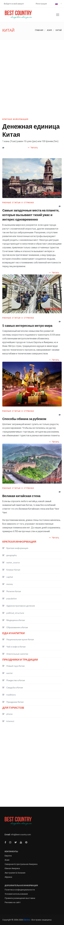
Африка (8, 877)
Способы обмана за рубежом (24, 419)
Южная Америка (12, 868)
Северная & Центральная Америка (21, 864)
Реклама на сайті (13, 902)
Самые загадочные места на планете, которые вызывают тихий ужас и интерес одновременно (30, 214)
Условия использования (16, 894)
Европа (8, 856)
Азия (49, 30)
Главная (39, 30)
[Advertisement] (32, 73)
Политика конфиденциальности (20, 890)
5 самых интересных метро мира (27, 325)
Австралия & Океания (15, 873)
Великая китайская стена (21, 496)
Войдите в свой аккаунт (14, 4)
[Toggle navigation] (57, 14)
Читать (34, 147)
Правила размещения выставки (20, 898)
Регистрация (41, 4)
